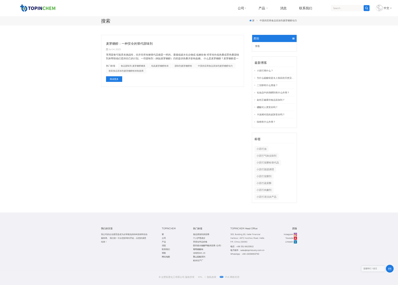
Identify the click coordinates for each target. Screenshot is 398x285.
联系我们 (305, 8)
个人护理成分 (199, 238)
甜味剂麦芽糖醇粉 (183, 66)
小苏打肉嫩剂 (264, 189)
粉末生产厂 (198, 260)
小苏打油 (261, 148)
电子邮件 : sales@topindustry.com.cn (247, 250)
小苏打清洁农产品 (266, 196)
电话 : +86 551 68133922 (242, 246)
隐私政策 (211, 277)
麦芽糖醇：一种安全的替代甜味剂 (129, 43)
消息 (283, 8)
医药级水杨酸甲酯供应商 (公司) (207, 245)
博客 (257, 46)
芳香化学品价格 (200, 242)
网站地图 (166, 257)
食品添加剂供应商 (201, 234)
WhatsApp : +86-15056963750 (244, 254)
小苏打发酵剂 (264, 176)
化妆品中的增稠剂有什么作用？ (273, 92)
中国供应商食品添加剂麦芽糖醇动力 (215, 66)
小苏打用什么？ (265, 70)
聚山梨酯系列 (199, 257)
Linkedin (289, 242)
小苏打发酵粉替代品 (268, 162)
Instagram (288, 234)
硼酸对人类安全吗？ (267, 107)
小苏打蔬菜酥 (264, 183)
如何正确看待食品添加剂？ (271, 99)
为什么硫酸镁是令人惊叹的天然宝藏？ (275, 77)
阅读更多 (114, 79)
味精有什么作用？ (266, 121)
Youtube (289, 238)
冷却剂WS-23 (199, 253)
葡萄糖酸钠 (198, 249)
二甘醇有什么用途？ (267, 85)
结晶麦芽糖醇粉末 (160, 66)
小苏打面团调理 (265, 169)
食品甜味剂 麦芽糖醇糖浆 (133, 66)
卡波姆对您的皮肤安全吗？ (271, 114)
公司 (241, 8)
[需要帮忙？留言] (390, 269)
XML (200, 277)
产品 (262, 8)
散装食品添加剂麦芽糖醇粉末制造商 (126, 71)
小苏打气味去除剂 (266, 155)
